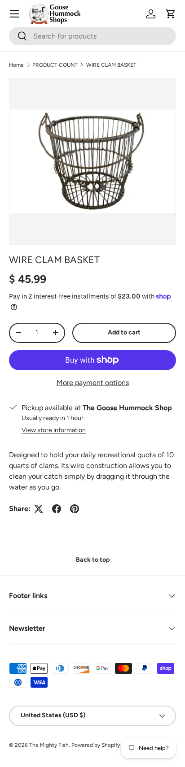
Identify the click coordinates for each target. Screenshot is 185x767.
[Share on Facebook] (57, 509)
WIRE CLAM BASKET (111, 65)
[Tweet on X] (39, 509)
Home (16, 65)
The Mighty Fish (49, 745)
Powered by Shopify (95, 745)
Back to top (93, 559)
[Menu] (14, 14)
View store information (54, 430)
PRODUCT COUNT (55, 65)
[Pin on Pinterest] (75, 509)
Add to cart (124, 332)
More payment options (93, 382)
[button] (171, 14)
